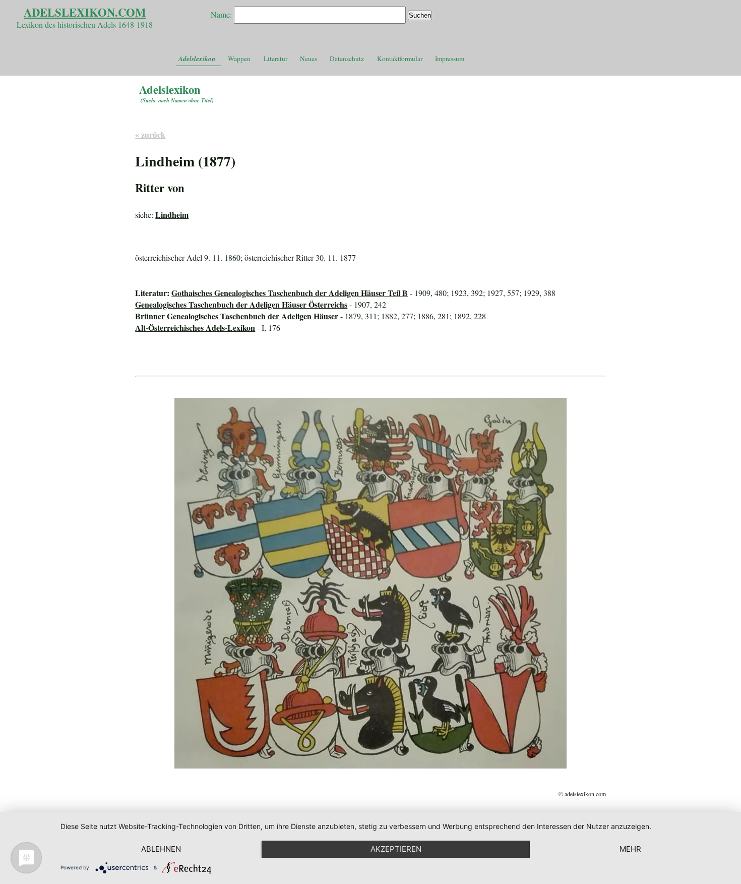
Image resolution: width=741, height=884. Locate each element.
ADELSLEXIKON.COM (85, 12)
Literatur (275, 58)
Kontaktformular (399, 58)
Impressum (449, 58)
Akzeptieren (396, 849)
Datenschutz (347, 58)
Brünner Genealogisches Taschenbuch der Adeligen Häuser (236, 316)
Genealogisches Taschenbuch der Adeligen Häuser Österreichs (241, 304)
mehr (630, 849)
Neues (308, 58)
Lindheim (172, 214)
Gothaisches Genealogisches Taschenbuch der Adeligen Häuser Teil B (289, 293)
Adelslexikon (196, 58)
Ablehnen (161, 849)
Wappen (239, 58)
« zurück (150, 134)
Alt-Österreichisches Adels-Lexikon (195, 327)
